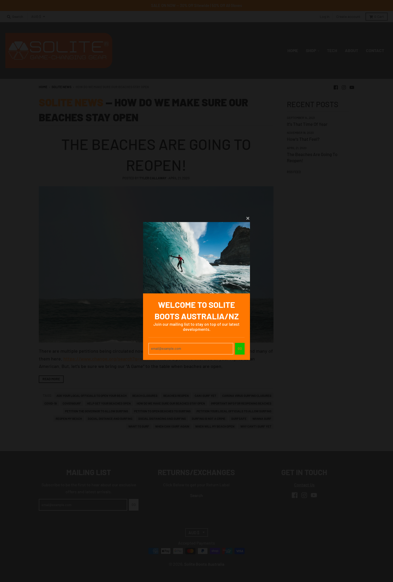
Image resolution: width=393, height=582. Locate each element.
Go (240, 348)
